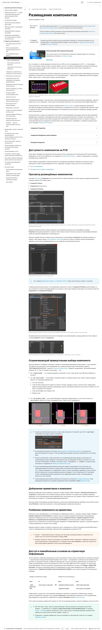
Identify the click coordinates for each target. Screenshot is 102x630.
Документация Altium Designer (39, 9)
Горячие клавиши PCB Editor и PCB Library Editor (14, 115)
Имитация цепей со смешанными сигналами (13, 27)
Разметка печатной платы (55, 9)
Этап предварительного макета (12, 54)
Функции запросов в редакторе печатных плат (13, 119)
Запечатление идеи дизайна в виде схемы (13, 23)
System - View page (40, 610)
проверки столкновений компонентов (72, 451)
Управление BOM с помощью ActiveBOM (12, 32)
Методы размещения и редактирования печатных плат (13, 49)
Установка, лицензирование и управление (13, 163)
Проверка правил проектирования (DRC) (12, 93)
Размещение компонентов (13, 58)
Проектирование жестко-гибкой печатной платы (13, 100)
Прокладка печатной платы (13, 76)
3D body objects (69, 105)
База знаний (9, 182)
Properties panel (79, 597)
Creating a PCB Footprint (45, 122)
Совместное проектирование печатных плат (14, 111)
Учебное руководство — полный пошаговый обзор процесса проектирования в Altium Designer (13, 15)
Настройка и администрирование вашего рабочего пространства (14, 158)
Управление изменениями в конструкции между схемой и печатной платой (13, 37)
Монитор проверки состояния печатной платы (14, 89)
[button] (64, 128)
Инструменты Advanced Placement (13, 63)
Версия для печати (95, 628)
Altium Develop (88, 26)
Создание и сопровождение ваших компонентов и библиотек (13, 154)
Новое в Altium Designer (11, 10)
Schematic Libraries (40, 617)
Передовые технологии (12, 107)
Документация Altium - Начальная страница (12, 178)
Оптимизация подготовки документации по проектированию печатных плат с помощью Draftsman (14, 136)
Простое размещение (36, 166)
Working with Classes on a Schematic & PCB (54, 281)
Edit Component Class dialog (55, 239)
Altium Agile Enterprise (53, 28)
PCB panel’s (38, 178)
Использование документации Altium (14, 170)
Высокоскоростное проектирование (11, 104)
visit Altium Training (66, 56)
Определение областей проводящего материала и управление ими (13, 80)
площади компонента (83, 479)
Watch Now (49, 60)
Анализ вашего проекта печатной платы (14, 130)
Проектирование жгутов (11, 151)
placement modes (85, 481)
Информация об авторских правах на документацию (13, 174)
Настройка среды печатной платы (13, 44)
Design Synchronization (68, 156)
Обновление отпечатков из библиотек (14, 68)
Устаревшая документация (85, 42)
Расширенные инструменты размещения (42, 169)
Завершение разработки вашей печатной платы (14, 85)
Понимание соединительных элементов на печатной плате (14, 72)
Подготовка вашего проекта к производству (13, 142)
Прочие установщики (51, 44)
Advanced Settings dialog (60, 368)
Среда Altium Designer (11, 20)
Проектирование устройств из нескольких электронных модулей (13, 147)
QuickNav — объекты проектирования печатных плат (13, 124)
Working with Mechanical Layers (61, 463)
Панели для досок (11, 97)
